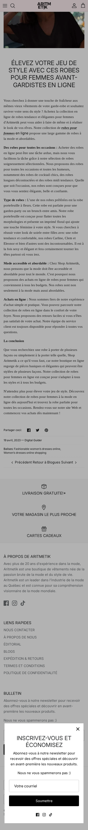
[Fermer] (78, 729)
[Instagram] (44, 814)
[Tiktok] (50, 814)
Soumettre (44, 801)
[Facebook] (37, 814)
